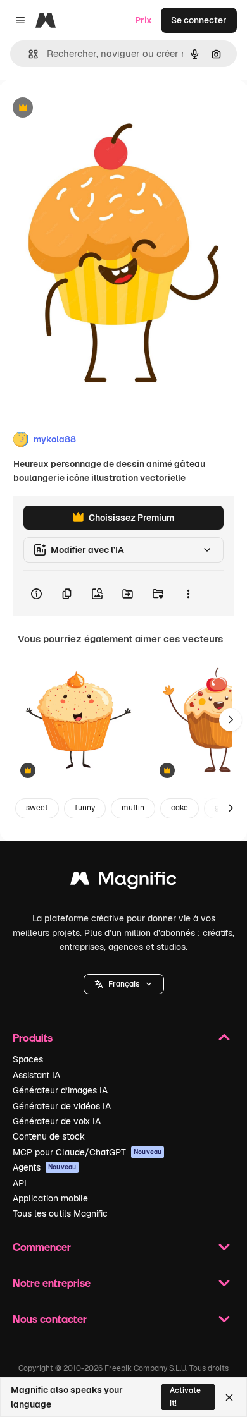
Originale (83, 108)
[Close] (229, 1397)
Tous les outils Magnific (60, 1213)
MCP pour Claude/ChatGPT (87, 1152)
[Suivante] (230, 720)
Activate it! (185, 1396)
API (20, 1183)
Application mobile (50, 1198)
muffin (133, 808)
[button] (124, 984)
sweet (37, 808)
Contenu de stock (49, 1136)
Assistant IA (36, 1075)
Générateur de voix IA (57, 1121)
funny (85, 808)
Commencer (42, 1246)
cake (179, 808)
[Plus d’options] (188, 593)
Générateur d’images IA (60, 1090)
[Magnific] (123, 881)
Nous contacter (50, 1318)
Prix (143, 20)
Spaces (28, 1059)
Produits (33, 1037)
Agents (44, 1167)
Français (123, 984)
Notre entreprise (52, 1282)
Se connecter (199, 20)
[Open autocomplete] (28, 54)
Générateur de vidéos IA (62, 1106)
